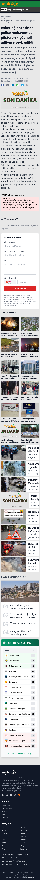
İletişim (4, 811)
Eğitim (22, 833)
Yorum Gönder (20, 288)
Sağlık (4, 836)
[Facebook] (3, 795)
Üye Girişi (5, 817)
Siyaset (23, 827)
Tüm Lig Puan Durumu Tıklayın (21, 754)
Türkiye (4, 833)
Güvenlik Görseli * (10, 278)
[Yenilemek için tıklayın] (10, 282)
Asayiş (3, 18)
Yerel (3, 849)
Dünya (22, 843)
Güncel (4, 827)
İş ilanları (23, 849)
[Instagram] (11, 795)
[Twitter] (7, 795)
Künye (4, 814)
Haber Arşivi (6, 805)
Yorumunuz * (9, 260)
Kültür (4, 843)
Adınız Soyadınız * (10, 242)
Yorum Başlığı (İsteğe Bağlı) (14, 251)
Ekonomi (23, 830)
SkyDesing (30, 877)
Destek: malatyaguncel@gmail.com (15, 855)
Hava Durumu (7, 808)
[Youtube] (15, 795)
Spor (3, 840)
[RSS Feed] (19, 795)
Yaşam (4, 846)
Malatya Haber (6, 16)
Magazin (23, 846)
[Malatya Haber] (10, 4)
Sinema (23, 840)
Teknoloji (23, 836)
